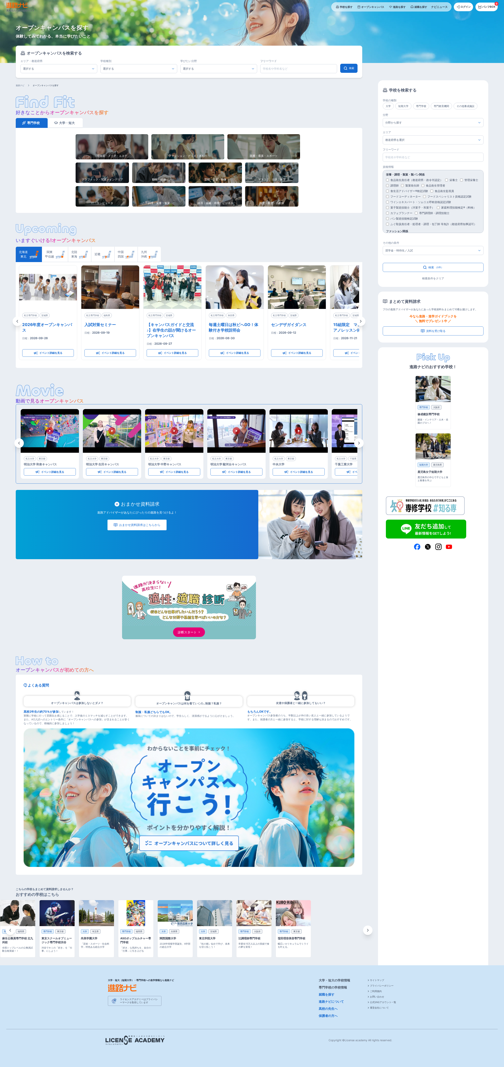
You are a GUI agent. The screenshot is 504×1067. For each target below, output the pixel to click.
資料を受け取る (436, 331)
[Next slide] (367, 930)
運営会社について (379, 1007)
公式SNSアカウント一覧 (383, 1002)
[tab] (29, 254)
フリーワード (268, 61)
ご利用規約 (376, 991)
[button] (17, 321)
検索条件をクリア (433, 278)
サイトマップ (377, 980)
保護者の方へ (328, 1016)
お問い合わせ (377, 996)
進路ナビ (20, 85)
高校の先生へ (328, 1009)
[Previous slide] (10, 930)
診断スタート (187, 632)
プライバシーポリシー (382, 985)
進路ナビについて (331, 1001)
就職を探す (326, 994)
